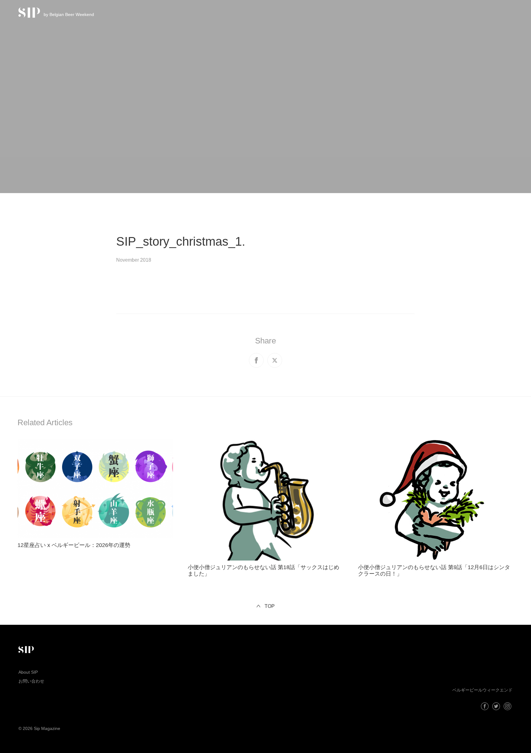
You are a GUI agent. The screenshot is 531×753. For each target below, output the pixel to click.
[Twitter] (496, 706)
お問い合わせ (31, 681)
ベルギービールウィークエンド (482, 690)
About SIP (28, 672)
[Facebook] (485, 706)
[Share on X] (274, 360)
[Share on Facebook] (256, 360)
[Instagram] (507, 706)
